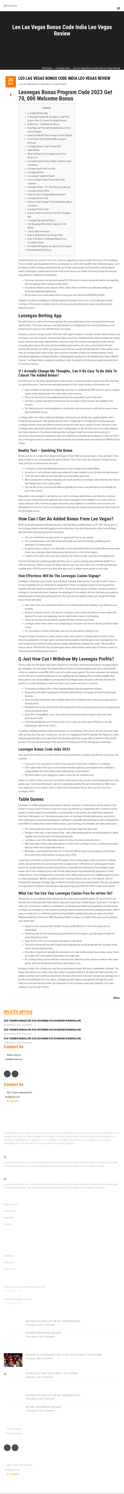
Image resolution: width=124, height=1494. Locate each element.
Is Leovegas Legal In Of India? (41, 176)
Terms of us (9, 1262)
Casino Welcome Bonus (38, 231)
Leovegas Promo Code (38, 209)
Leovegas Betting (35, 172)
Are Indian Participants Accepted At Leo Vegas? (49, 246)
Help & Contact (11, 1204)
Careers (7, 1224)
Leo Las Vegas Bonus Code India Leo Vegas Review (64, 78)
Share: (116, 997)
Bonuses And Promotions (39, 249)
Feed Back (9, 1217)
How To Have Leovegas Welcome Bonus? (46, 194)
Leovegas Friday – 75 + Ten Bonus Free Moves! (49, 187)
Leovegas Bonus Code (37, 198)
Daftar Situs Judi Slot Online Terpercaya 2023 (25, 1286)
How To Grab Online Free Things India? (45, 235)
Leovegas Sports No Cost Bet (41, 168)
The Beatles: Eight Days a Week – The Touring (52, 1373)
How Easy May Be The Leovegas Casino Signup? (49, 135)
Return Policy (10, 1211)
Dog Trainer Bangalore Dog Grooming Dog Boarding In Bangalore (42, 1020)
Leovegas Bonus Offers (38, 190)
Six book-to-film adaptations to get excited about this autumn (64, 1354)
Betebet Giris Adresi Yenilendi (17, 1299)
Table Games (33, 150)
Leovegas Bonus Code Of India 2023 (44, 146)
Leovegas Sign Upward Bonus (41, 220)
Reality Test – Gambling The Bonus (43, 124)
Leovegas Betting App (37, 113)
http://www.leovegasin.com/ (106, 263)
